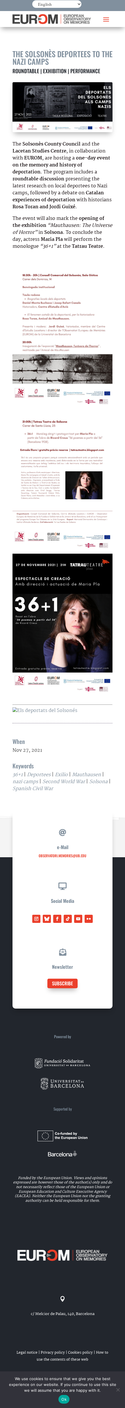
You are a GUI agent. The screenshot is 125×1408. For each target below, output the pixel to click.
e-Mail (62, 847)
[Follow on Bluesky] (47, 919)
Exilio (61, 775)
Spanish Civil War (32, 789)
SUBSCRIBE (62, 983)
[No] (118, 1390)
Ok (64, 1399)
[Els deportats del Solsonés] (44, 711)
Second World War (63, 782)
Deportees (39, 775)
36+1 (17, 775)
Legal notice (27, 1353)
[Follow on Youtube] (78, 919)
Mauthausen (86, 775)
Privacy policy (53, 1353)
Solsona (98, 782)
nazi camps (25, 782)
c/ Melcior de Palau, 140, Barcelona (62, 1314)
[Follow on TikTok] (68, 919)
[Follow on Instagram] (36, 919)
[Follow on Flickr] (89, 919)
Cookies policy (80, 1353)
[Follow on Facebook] (57, 919)
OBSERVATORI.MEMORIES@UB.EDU (62, 855)
